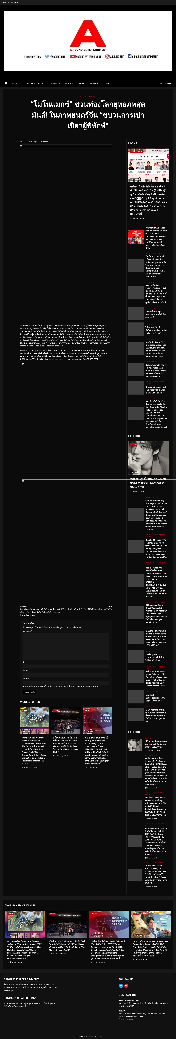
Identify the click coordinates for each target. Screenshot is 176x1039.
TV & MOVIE (55, 83)
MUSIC (82, 83)
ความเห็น (27, 631)
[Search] (156, 83)
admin (24, 142)
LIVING (106, 83)
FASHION (69, 83)
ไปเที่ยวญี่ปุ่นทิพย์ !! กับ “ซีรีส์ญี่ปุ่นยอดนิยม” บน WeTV (90, 607)
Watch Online (165, 83)
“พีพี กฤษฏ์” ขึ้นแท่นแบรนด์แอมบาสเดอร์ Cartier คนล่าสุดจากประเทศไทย (148, 483)
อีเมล (25, 670)
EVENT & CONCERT (35, 83)
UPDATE (16, 83)
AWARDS (94, 83)
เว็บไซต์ (26, 678)
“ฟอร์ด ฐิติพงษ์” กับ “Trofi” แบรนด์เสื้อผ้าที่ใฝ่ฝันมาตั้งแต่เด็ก (155, 657)
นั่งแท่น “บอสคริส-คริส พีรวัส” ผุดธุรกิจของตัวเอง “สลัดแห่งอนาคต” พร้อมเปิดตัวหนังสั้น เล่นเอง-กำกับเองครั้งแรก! (156, 371)
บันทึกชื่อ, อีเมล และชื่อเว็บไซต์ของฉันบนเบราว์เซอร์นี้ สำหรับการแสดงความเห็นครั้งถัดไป (62, 686)
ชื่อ (24, 662)
